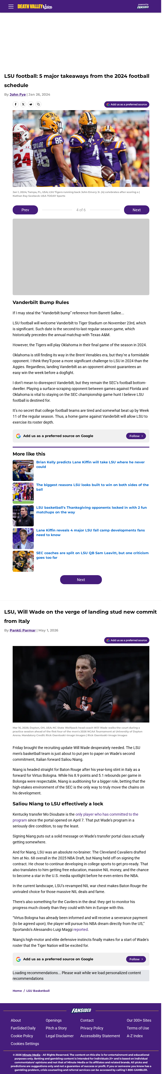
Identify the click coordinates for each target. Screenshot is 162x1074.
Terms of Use (138, 1028)
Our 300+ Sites (139, 1020)
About (16, 1020)
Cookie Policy (22, 1036)
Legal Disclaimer (60, 1036)
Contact (87, 1020)
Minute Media (31, 1054)
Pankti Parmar (23, 630)
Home (17, 991)
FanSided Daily (23, 1028)
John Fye (18, 94)
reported (80, 929)
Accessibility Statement (100, 1036)
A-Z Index (135, 1036)
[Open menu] (11, 6)
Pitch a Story (56, 1028)
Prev (25, 210)
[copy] (38, 104)
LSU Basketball (38, 991)
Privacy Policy (91, 1028)
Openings (54, 1020)
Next (137, 210)
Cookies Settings (25, 1043)
